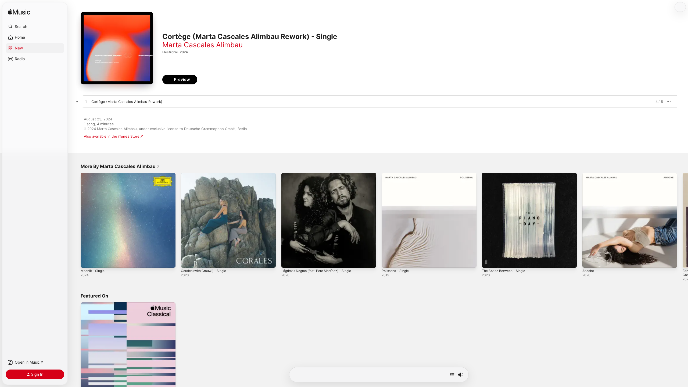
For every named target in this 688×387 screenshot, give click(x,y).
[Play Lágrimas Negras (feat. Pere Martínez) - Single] (288, 261)
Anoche (588, 175)
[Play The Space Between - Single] (489, 261)
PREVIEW (657, 101)
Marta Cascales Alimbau (202, 45)
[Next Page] (682, 220)
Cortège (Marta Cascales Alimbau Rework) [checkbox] (126, 101)
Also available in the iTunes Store (111, 136)
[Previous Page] (75, 220)
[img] (19, 12)
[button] (35, 26)
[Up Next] (452, 374)
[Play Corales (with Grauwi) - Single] (188, 261)
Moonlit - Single (94, 175)
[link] (120, 166)
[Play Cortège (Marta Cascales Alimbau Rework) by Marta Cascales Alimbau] (86, 101)
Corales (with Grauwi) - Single (206, 175)
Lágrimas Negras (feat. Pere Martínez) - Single (320, 175)
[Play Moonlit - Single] (87, 261)
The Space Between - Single (506, 175)
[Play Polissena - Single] (388, 261)
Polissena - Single (396, 175)
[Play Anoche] (589, 261)
